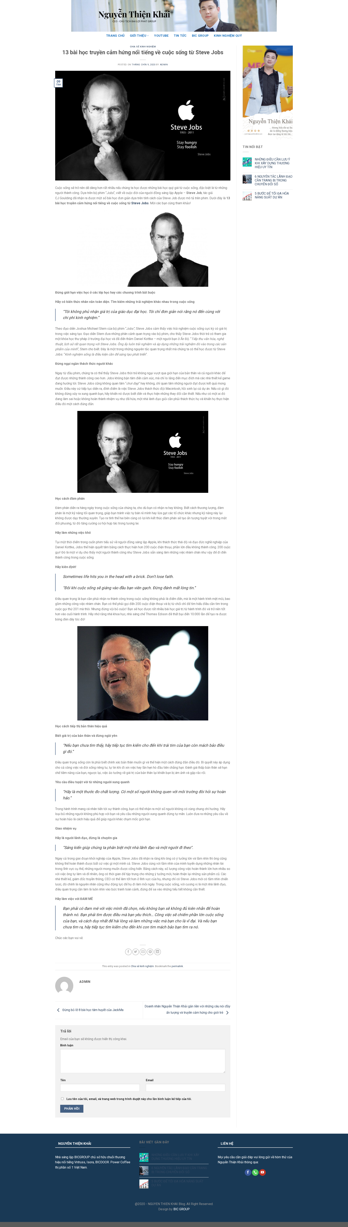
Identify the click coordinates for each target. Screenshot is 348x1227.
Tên (63, 1080)
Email (149, 1080)
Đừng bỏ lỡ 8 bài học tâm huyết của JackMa (92, 1010)
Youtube (161, 36)
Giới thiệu (138, 36)
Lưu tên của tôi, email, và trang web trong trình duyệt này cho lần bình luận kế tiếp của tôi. (129, 1099)
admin (164, 64)
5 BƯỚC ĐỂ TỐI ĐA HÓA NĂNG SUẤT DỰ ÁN (272, 195)
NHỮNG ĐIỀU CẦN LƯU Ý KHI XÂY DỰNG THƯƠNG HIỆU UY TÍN (272, 163)
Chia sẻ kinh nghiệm (143, 46)
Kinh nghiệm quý (228, 36)
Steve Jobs (140, 203)
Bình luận (66, 1045)
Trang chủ (115, 36)
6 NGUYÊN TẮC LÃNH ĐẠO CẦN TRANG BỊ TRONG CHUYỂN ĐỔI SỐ (273, 180)
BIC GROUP (200, 36)
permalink (177, 966)
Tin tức (180, 36)
